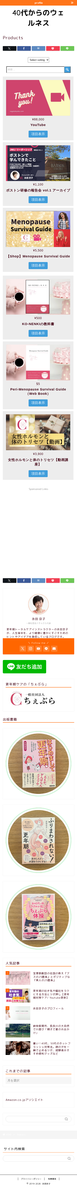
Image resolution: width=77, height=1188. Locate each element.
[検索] (67, 69)
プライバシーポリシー (31, 1179)
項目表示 (38, 134)
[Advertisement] (38, 530)
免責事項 (52, 1179)
